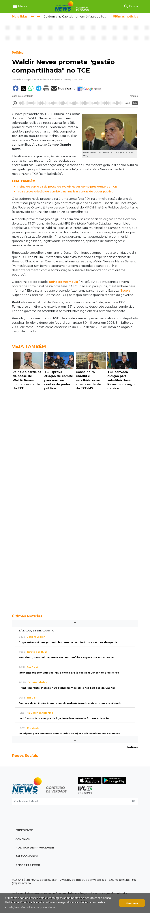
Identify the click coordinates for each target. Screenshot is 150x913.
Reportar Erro (28, 865)
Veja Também (29, 346)
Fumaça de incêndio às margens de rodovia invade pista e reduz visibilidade (70, 703)
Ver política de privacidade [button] (38, 907)
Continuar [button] (132, 903)
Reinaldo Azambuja (63, 282)
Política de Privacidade (35, 847)
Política (18, 52)
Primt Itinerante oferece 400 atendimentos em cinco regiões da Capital (67, 687)
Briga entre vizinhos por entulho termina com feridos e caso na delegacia (68, 642)
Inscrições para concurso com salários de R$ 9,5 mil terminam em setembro (69, 733)
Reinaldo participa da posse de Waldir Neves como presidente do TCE (67, 186)
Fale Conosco (27, 856)
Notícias (131, 747)
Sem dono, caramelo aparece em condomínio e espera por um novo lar (66, 657)
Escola (125, 290)
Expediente (24, 830)
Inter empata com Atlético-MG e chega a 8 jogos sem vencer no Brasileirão (69, 672)
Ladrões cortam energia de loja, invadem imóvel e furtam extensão (64, 718)
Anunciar (23, 838)
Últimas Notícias (27, 616)
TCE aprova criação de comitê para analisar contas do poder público (65, 191)
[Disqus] (75, 441)
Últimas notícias (125, 16)
